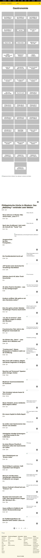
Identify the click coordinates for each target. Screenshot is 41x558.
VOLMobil (14, 0)
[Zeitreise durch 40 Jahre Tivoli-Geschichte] (32, 278)
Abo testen (3, 3)
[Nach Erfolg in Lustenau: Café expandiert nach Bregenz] (32, 467)
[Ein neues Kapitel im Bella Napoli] (32, 415)
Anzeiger (33, 0)
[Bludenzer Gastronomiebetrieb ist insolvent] (32, 383)
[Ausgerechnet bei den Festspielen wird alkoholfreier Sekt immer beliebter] (26, 242)
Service (25, 536)
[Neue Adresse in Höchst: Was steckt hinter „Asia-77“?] (32, 216)
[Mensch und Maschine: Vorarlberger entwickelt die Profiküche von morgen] (32, 478)
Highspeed (4, 0)
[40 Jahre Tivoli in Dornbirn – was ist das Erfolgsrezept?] (32, 288)
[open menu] (39, 3)
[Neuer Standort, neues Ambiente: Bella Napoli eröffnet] (32, 404)
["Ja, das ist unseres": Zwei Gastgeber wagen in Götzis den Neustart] (32, 320)
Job (18, 0)
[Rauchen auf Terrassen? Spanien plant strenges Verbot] (32, 373)
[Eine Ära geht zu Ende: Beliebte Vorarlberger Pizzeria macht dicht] (32, 309)
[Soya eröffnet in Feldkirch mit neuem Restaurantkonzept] (32, 510)
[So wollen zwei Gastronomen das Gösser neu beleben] (32, 425)
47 (25, 528)
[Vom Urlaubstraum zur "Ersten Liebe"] (32, 457)
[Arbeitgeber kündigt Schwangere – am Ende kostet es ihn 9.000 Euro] (32, 436)
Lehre (22, 0)
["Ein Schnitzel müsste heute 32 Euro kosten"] (32, 394)
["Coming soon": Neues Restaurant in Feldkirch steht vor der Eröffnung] (32, 352)
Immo (25, 0)
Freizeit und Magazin (12, 536)
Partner (34, 536)
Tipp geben (9, 3)
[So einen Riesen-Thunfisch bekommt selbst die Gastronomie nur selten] (32, 446)
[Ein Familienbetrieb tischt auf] (32, 257)
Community (20, 536)
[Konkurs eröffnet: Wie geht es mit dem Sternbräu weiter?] (32, 299)
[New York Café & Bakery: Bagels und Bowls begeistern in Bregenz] (32, 362)
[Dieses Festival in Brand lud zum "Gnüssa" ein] (32, 488)
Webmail (9, 0)
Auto (29, 0)
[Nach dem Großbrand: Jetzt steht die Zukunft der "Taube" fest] (32, 227)
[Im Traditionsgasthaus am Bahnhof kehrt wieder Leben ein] (32, 520)
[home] (20, 3)
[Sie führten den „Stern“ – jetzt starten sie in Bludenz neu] (32, 341)
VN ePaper (38, 0)
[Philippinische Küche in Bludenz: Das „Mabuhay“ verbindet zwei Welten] (20, 189)
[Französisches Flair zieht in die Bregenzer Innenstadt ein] (32, 330)
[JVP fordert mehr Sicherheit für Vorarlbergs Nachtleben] (32, 267)
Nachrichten (4, 536)
